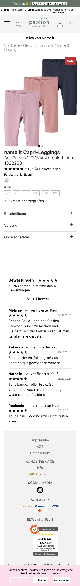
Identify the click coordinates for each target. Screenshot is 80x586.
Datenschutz (40, 453)
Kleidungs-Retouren (63, 11)
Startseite (12, 45)
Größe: (8, 187)
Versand (10, 225)
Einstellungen (19, 580)
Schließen (41, 580)
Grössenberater (16, 237)
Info (40, 468)
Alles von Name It (40, 38)
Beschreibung (15, 213)
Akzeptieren (61, 580)
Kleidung (29, 45)
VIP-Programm (40, 474)
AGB (40, 446)
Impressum (40, 440)
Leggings (47, 45)
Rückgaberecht (13, 9)
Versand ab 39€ (39, 9)
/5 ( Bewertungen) (43, 169)
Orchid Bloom (18, 174)
